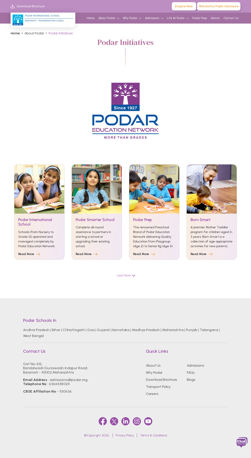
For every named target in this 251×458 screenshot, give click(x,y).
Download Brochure (31, 6)
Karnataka (120, 330)
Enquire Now (184, 6)
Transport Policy (158, 387)
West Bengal (33, 336)
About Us (153, 365)
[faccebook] (103, 421)
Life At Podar (176, 18)
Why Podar (130, 18)
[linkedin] (125, 421)
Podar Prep (199, 18)
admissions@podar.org (69, 380)
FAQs (191, 372)
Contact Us (231, 18)
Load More (124, 275)
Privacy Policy (125, 435)
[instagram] (137, 421)
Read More (26, 254)
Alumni (215, 18)
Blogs (191, 379)
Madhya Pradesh (146, 330)
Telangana (209, 330)
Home (91, 18)
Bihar (56, 330)
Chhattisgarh (74, 330)
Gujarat (103, 330)
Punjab (191, 330)
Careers (152, 394)
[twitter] (114, 421)
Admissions (152, 18)
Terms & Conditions (153, 435)
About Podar (106, 18)
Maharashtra (173, 330)
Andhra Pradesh (36, 330)
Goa (91, 330)
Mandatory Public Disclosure (219, 6)
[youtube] (148, 421)
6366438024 (59, 384)
